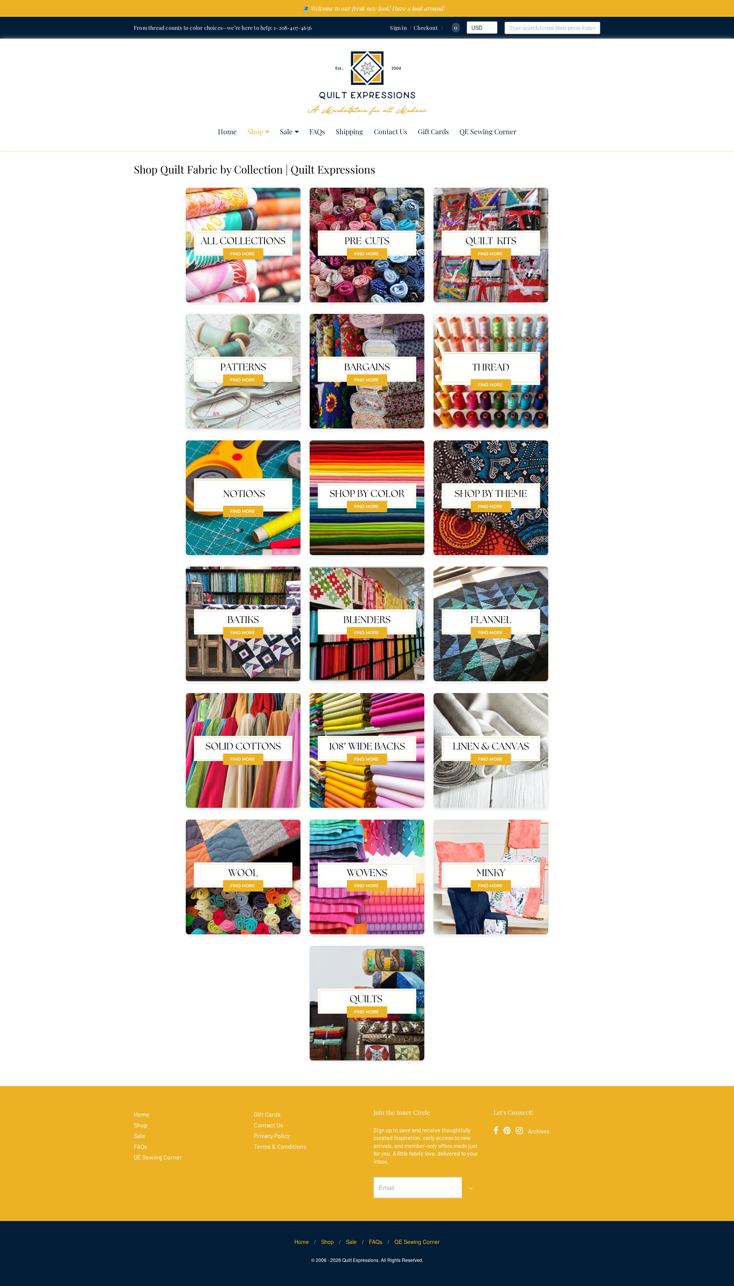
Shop (255, 131)
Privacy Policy (272, 1135)
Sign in (398, 27)
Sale (286, 131)
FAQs (317, 131)
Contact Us (390, 131)
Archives (538, 1131)
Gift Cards (433, 131)
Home (227, 131)
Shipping (349, 131)
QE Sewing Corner (488, 131)
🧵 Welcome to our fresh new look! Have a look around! (373, 8)
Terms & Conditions (280, 1146)
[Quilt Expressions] (367, 83)
